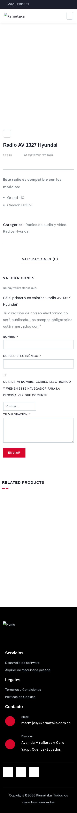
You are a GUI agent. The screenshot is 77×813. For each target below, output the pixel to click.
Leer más (40, 585)
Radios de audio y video (46, 224)
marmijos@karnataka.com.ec (46, 723)
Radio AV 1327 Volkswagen (30, 578)
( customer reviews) (38, 155)
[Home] (9, 624)
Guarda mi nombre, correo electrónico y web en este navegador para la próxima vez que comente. (37, 388)
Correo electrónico (22, 356)
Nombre (10, 337)
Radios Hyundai (16, 231)
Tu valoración (16, 414)
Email (25, 716)
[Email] (10, 721)
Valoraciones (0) (40, 259)
